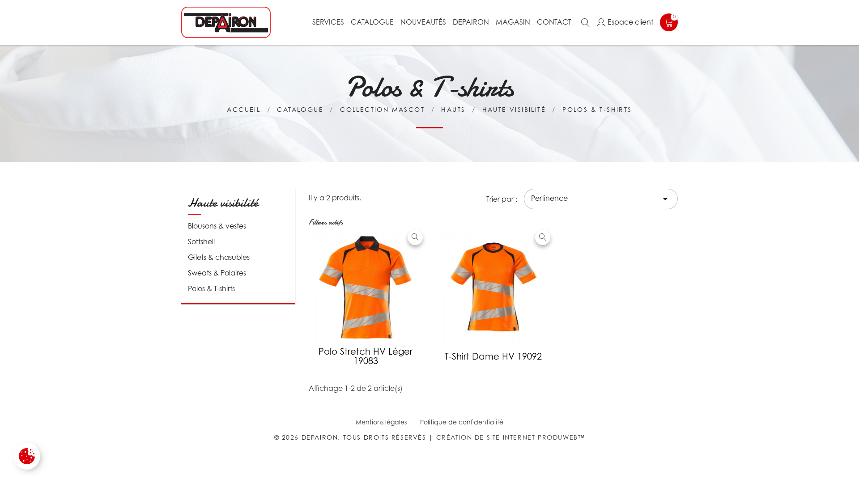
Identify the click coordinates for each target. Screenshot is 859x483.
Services (328, 21)
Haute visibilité (223, 202)
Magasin (513, 21)
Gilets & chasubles (219, 257)
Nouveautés (423, 21)
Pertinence (601, 199)
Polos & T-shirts (211, 288)
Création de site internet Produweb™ (510, 437)
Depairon (471, 21)
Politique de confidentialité (461, 422)
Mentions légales (381, 422)
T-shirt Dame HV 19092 (493, 356)
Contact (554, 21)
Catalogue (372, 21)
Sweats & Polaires (217, 272)
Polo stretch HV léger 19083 (365, 356)
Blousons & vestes (217, 225)
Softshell (201, 241)
